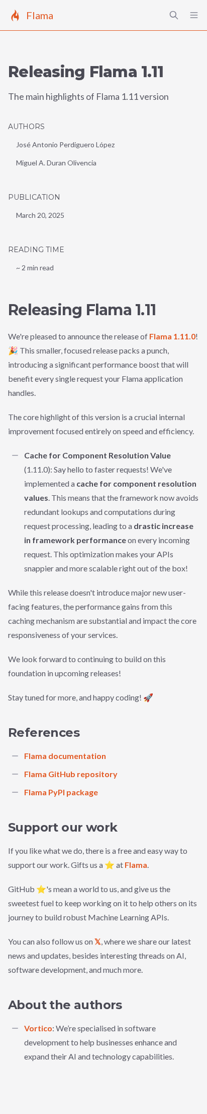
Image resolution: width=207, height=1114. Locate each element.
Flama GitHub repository (71, 774)
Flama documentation (65, 755)
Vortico (38, 1028)
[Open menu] (194, 15)
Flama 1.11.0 (172, 336)
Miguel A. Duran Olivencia (56, 162)
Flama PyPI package (61, 792)
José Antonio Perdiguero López (65, 144)
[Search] (174, 15)
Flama (136, 864)
